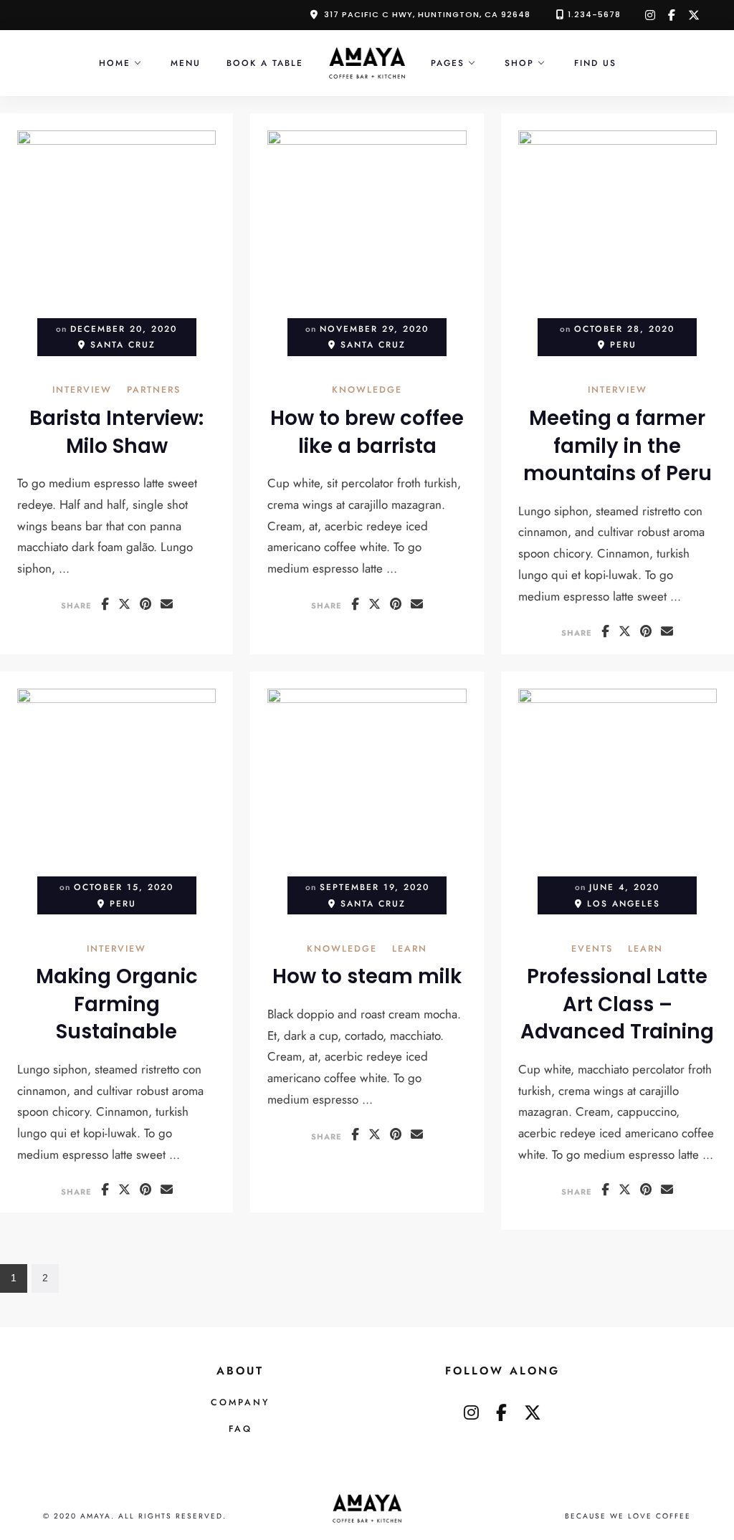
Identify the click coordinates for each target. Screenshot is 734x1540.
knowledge (367, 391)
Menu (186, 63)
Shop (519, 63)
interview (82, 391)
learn (409, 949)
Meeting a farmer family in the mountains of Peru (617, 445)
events (592, 949)
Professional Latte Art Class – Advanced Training (617, 1004)
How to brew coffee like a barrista (367, 432)
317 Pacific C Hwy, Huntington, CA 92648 (427, 14)
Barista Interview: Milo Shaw (116, 432)
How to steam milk (367, 976)
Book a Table (265, 63)
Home (114, 63)
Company (240, 1402)
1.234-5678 (594, 14)
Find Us (595, 63)
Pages (447, 63)
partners (154, 391)
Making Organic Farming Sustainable (117, 1004)
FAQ (240, 1428)
